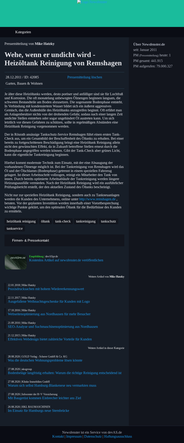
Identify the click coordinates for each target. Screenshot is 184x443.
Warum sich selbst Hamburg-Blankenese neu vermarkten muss (52, 385)
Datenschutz (93, 436)
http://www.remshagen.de (97, 199)
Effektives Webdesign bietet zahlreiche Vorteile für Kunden (50, 339)
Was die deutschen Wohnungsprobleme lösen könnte (45, 360)
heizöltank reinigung (21, 221)
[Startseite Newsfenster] (92, 2)
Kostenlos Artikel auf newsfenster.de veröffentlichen (66, 260)
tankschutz (108, 221)
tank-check (63, 221)
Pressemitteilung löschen (84, 77)
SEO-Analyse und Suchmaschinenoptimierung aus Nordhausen (53, 326)
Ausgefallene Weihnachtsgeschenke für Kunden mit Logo (49, 301)
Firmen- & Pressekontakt (30, 240)
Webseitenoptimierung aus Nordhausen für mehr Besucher (49, 314)
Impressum (74, 436)
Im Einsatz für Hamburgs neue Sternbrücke (38, 410)
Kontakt (58, 436)
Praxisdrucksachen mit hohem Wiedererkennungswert (46, 289)
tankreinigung (86, 221)
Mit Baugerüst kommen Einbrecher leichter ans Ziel (44, 398)
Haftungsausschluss (118, 436)
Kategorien (23, 32)
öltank (45, 221)
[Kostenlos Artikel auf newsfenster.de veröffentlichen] (16, 262)
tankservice (15, 228)
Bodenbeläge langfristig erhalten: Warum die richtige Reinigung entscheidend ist (64, 373)
